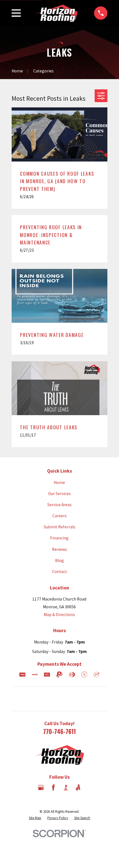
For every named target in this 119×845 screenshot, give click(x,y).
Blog (59, 560)
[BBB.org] (66, 788)
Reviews (59, 549)
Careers (59, 515)
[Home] (57, 13)
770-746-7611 (59, 731)
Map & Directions (59, 614)
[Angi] (78, 788)
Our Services (59, 493)
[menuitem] (35, 818)
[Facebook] (53, 788)
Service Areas (59, 504)
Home (59, 482)
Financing (59, 538)
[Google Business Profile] (41, 788)
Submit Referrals (59, 526)
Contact (59, 571)
